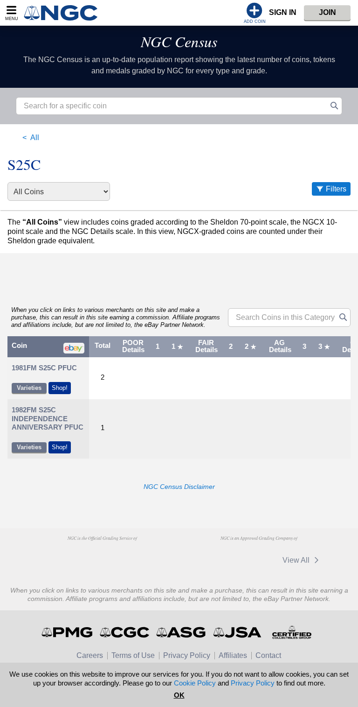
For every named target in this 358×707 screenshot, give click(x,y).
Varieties (29, 387)
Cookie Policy (195, 683)
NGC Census (179, 41)
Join (327, 12)
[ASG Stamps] (181, 632)
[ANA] (55, 556)
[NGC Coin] (64, 13)
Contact (268, 655)
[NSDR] (150, 556)
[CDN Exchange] (214, 560)
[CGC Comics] (125, 632)
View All (296, 560)
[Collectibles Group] (292, 632)
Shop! (60, 387)
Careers (89, 655)
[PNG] (102, 556)
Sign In (282, 12)
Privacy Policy (186, 655)
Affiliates (233, 655)
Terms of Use (133, 655)
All (34, 137)
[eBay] (258, 560)
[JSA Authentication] (237, 632)
